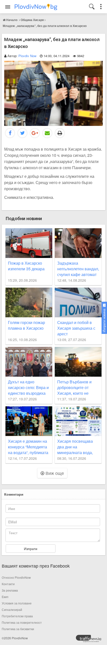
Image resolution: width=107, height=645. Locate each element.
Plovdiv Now (27, 55)
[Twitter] (22, 133)
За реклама (10, 590)
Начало (11, 20)
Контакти (8, 584)
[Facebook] (9, 133)
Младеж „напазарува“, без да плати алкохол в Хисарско (45, 25)
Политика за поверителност (22, 622)
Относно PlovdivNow (16, 577)
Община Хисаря (32, 20)
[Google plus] (34, 133)
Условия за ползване (17, 603)
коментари (13, 494)
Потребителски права (17, 616)
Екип (5, 597)
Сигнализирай (12, 609)
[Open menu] (8, 7)
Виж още (54, 473)
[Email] (47, 133)
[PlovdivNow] (90, 640)
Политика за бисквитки (18, 629)
